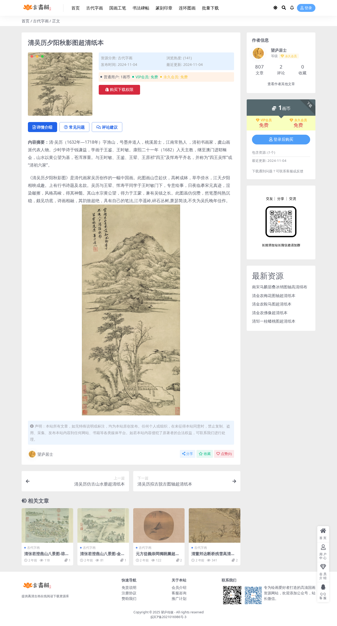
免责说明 (129, 587)
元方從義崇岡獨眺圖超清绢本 (157, 556)
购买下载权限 (121, 90)
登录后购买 (283, 139)
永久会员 (300, 120)
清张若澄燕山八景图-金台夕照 (102, 556)
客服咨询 (179, 592)
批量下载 (210, 8)
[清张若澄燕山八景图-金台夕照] (103, 525)
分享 (189, 454)
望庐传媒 (167, 612)
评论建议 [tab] (110, 127)
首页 (75, 8)
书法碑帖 (140, 8)
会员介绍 (179, 587)
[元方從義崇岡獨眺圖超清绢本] (159, 525)
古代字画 (94, 8)
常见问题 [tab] (77, 127)
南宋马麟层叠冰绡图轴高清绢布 (279, 286)
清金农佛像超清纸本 (270, 312)
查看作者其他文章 (281, 84)
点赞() (226, 454)
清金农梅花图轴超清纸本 (273, 295)
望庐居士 (45, 454)
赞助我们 (129, 598)
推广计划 (179, 598)
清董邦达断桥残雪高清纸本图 (213, 556)
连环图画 (187, 8)
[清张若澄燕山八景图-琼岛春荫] (47, 525)
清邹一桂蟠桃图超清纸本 (273, 321)
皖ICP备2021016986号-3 (168, 617)
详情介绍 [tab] (44, 127)
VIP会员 (266, 120)
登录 (308, 8)
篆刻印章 (164, 8)
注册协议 (129, 592)
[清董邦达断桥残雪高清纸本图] (214, 525)
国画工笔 (117, 8)
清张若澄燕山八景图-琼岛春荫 (46, 556)
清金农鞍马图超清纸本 (271, 304)
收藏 (207, 454)
